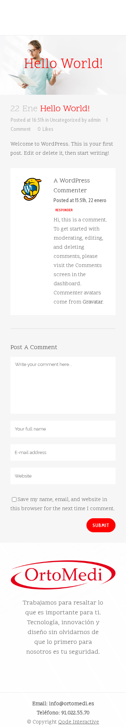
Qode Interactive (78, 722)
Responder (63, 210)
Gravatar (92, 302)
